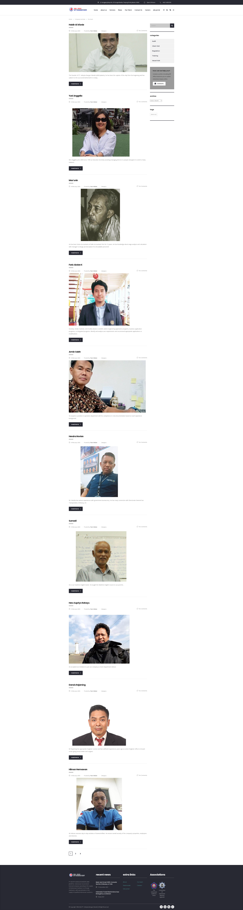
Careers (147, 10)
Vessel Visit (156, 60)
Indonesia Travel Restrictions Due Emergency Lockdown (107, 893)
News (120, 10)
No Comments (143, 30)
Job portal (156, 10)
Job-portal (126, 889)
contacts (160, 84)
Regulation (156, 51)
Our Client (128, 10)
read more (75, 84)
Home (70, 19)
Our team (140, 882)
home (96, 10)
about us (104, 10)
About (125, 882)
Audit (154, 41)
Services (112, 10)
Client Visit (156, 46)
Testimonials (126, 885)
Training (155, 56)
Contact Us (138, 10)
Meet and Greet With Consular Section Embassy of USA (106, 883)
